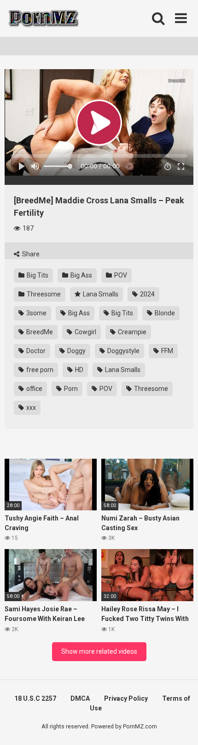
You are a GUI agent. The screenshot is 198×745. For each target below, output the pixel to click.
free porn (39, 369)
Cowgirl (84, 332)
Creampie (131, 332)
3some (36, 313)
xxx (30, 407)
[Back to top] (181, 726)
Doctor (35, 351)
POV (120, 275)
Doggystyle (123, 351)
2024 (147, 294)
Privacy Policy (126, 698)
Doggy (76, 351)
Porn (70, 388)
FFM (166, 351)
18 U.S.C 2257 (35, 698)
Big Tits (36, 275)
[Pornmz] (43, 18)
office (33, 388)
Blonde (164, 313)
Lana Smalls (100, 294)
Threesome (43, 294)
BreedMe (39, 332)
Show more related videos (99, 651)
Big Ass (80, 275)
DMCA (80, 698)
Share (30, 254)
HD (78, 369)
